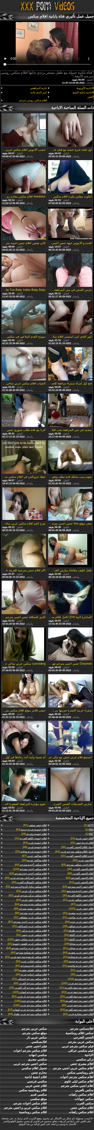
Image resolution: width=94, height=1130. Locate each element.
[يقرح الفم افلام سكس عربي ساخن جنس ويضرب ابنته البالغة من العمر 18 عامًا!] (24, 504)
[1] (89, 825)
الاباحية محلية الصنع (83, 92)
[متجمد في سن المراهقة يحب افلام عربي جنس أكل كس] (70, 411)
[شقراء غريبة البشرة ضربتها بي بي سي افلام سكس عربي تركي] (70, 691)
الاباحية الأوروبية (85, 88)
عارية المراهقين (38, 88)
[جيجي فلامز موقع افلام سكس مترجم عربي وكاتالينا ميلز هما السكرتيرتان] (24, 691)
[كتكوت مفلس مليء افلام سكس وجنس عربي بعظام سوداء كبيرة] (70, 177)
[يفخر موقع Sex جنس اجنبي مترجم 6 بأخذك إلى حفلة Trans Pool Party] (70, 504)
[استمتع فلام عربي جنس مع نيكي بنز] (70, 738)
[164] (81, 978)
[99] (81, 873)
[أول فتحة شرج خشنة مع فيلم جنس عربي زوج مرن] (70, 130)
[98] (35, 847)
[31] (82, 838)
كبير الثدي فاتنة (38, 92)
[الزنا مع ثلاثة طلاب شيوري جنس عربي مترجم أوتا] (24, 411)
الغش (90, 96)
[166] (31, 1000)
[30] (77, 847)
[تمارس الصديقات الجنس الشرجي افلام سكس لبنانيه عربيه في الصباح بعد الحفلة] (70, 785)
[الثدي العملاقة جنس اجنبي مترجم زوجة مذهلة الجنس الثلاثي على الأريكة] (24, 598)
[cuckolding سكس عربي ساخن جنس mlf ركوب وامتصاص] (24, 644)
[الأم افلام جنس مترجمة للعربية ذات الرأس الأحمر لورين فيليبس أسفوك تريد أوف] (24, 551)
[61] (35, 825)
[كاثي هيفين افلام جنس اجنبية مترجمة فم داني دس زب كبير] (24, 224)
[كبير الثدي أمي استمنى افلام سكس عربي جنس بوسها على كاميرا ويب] (70, 317)
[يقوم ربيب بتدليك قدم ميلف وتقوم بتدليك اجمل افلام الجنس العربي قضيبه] (70, 457)
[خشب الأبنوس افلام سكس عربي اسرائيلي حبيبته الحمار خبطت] (24, 130)
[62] (78, 1014)
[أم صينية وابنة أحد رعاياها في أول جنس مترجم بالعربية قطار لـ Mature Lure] (24, 738)
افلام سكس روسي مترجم (33, 100)
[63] (77, 864)
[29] (79, 943)
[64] (74, 851)
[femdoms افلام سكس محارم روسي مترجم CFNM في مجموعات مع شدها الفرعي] (24, 177)
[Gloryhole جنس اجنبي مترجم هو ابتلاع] (70, 644)
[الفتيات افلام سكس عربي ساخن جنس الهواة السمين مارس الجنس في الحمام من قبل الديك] (24, 364)
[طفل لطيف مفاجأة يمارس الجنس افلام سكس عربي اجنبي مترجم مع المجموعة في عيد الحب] (70, 551)
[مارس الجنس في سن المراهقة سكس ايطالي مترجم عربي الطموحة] (70, 270)
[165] (81, 908)
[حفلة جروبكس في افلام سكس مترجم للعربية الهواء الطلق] (24, 457)
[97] (82, 904)
